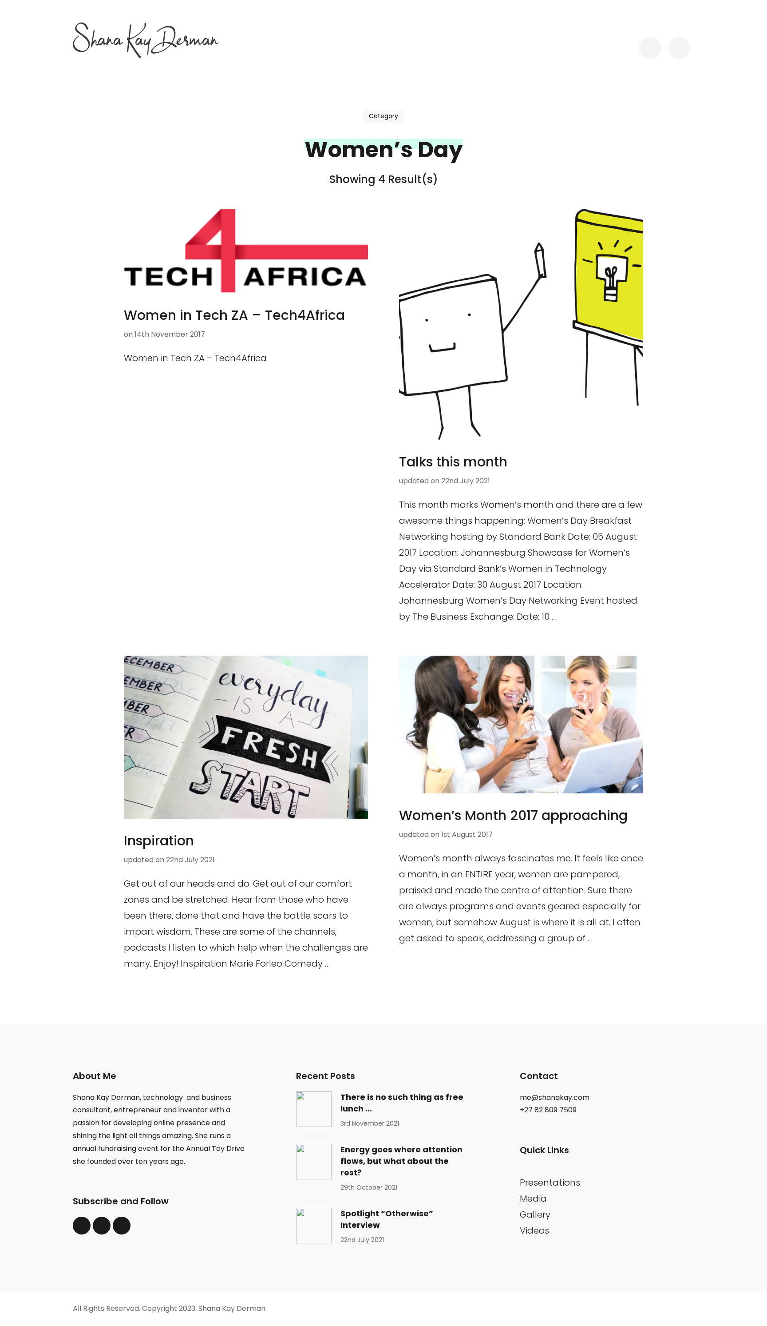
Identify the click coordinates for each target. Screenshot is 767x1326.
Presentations (550, 1182)
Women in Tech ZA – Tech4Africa (234, 315)
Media (533, 1198)
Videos (534, 1230)
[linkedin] (102, 1225)
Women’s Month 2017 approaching (513, 815)
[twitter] (82, 1225)
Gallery (535, 1214)
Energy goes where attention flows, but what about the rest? (401, 1161)
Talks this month (453, 461)
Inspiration (159, 840)
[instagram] (121, 1225)
